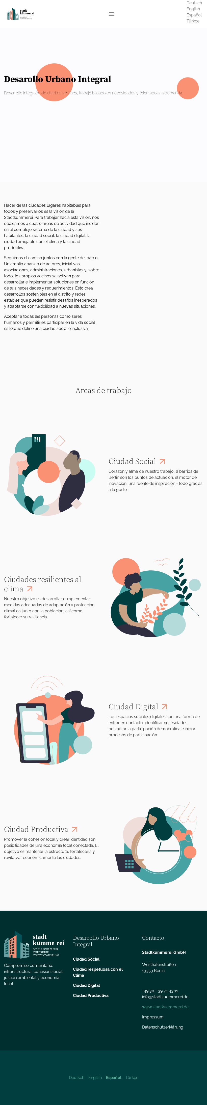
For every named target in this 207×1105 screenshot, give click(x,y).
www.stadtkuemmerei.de (165, 1007)
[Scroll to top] (196, 1094)
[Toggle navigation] (111, 14)
